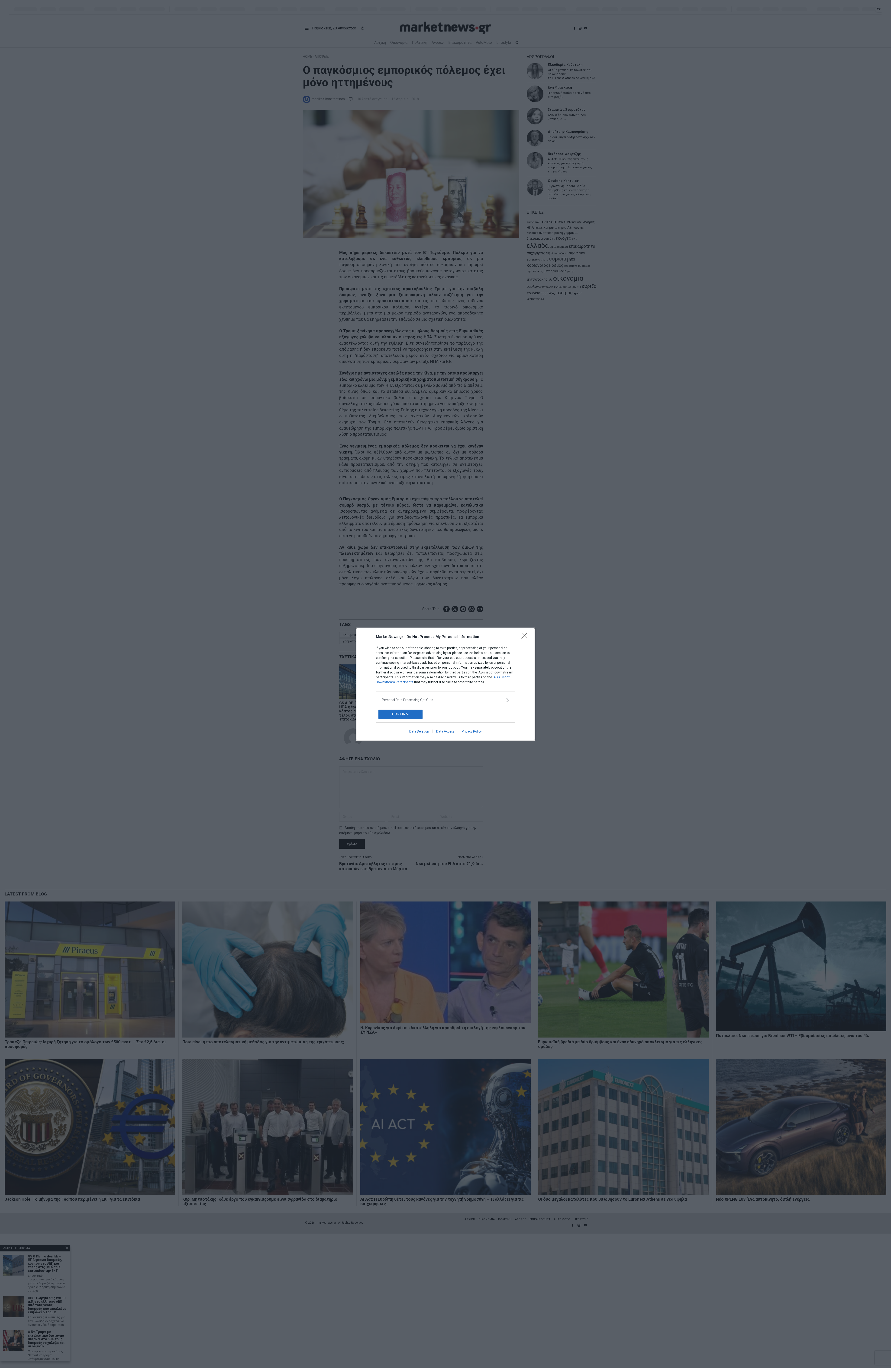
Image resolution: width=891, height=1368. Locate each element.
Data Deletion (419, 731)
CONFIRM (400, 714)
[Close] (525, 637)
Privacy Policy (472, 731)
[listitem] (445, 700)
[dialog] (445, 684)
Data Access (445, 731)
